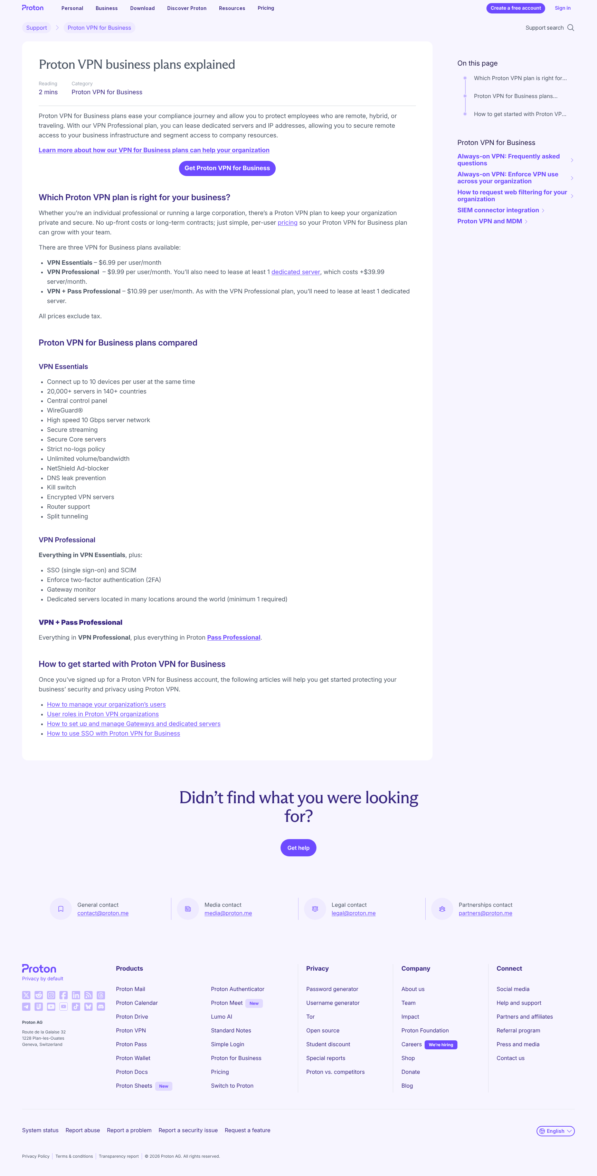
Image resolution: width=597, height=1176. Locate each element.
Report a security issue (188, 1130)
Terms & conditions (74, 1156)
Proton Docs (132, 1071)
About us (413, 988)
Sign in (563, 8)
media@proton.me (228, 913)
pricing (287, 222)
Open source (323, 1030)
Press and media (518, 1044)
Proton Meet (227, 1002)
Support (36, 27)
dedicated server (296, 272)
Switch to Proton (232, 1085)
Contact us (511, 1057)
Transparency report (119, 1156)
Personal (72, 8)
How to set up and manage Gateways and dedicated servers (133, 724)
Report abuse (83, 1130)
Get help (298, 847)
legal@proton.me (354, 913)
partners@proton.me (485, 913)
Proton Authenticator (238, 988)
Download (142, 8)
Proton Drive (132, 1016)
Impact (410, 1016)
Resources (232, 8)
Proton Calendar (137, 1002)
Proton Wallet (133, 1057)
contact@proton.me (103, 913)
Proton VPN (131, 1030)
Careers (411, 1044)
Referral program (518, 1030)
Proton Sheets (134, 1085)
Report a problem (129, 1130)
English (556, 1131)
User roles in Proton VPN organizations (103, 714)
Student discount (328, 1044)
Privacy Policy (35, 1156)
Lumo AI (221, 1016)
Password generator (332, 988)
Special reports (325, 1057)
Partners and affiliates (525, 1016)
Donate (410, 1071)
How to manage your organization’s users (106, 704)
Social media (513, 988)
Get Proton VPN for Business (227, 168)
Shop (408, 1057)
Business (107, 8)
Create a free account (516, 8)
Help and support (519, 1002)
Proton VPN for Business (99, 27)
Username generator (333, 1002)
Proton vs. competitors (335, 1071)
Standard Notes (231, 1030)
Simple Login (228, 1044)
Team (408, 1002)
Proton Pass (131, 1044)
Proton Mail (130, 988)
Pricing (266, 8)
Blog (407, 1085)
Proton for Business (236, 1057)
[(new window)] (26, 995)
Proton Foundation (425, 1030)
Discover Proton (187, 8)
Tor (310, 1016)
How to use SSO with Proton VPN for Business (113, 733)
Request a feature (248, 1130)
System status (40, 1130)
